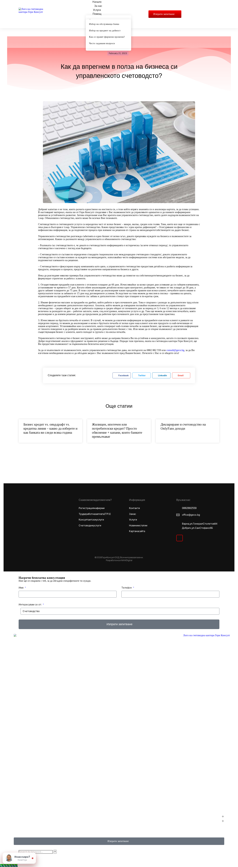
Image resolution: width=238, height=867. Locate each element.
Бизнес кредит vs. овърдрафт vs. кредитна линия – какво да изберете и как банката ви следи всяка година (50, 428)
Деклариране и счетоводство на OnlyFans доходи (183, 426)
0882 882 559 (189, 508)
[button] (122, 375)
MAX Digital (126, 560)
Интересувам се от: (30, 604)
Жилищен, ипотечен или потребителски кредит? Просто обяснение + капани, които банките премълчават (117, 430)
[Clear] (55, 852)
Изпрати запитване (164, 14)
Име (21, 587)
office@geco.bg (191, 514)
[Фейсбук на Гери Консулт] (179, 538)
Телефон (126, 587)
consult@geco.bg (175, 350)
